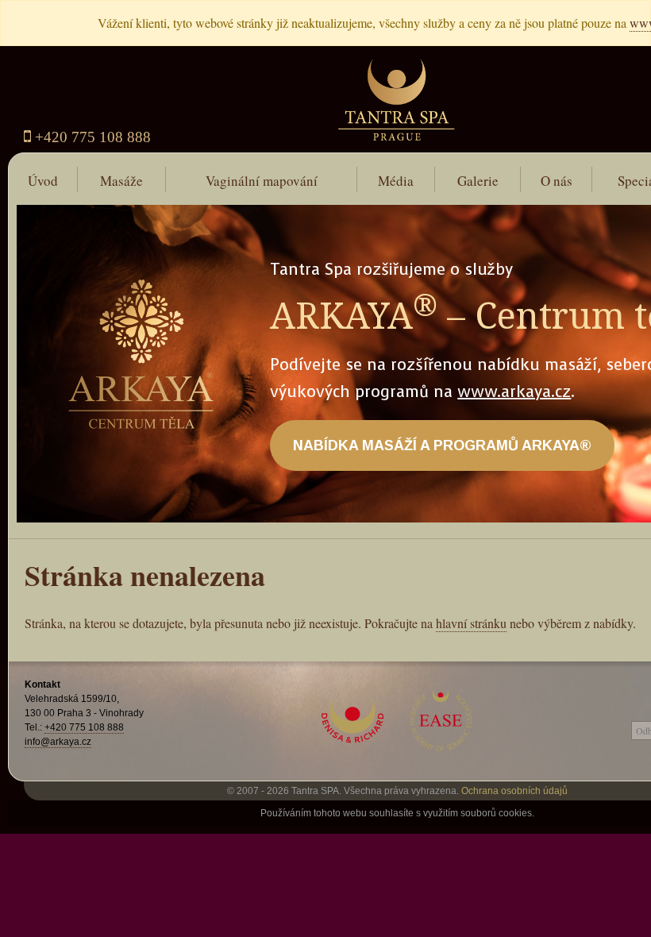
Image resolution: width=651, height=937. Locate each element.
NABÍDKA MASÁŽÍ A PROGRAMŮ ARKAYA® (442, 445)
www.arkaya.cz (514, 392)
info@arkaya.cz (58, 741)
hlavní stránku (471, 623)
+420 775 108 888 (91, 137)
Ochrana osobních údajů (514, 790)
